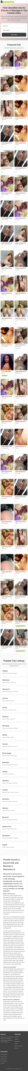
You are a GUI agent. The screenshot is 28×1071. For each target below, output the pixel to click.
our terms (17, 924)
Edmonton (17, 1041)
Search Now (14, 34)
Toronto (16, 1039)
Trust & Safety (4, 1054)
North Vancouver (19, 1045)
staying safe (9, 924)
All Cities (17, 1048)
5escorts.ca (6, 934)
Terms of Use (4, 1056)
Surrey (16, 1043)
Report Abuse (4, 1061)
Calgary (16, 1037)
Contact (2, 1063)
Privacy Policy (4, 1058)
